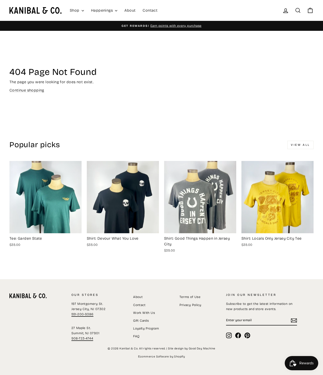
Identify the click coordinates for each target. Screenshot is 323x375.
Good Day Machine (202, 348)
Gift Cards (141, 321)
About (129, 10)
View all (300, 144)
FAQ (136, 336)
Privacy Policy (190, 305)
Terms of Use (190, 297)
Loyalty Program (146, 328)
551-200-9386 (82, 314)
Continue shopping (26, 90)
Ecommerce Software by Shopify (161, 356)
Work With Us (144, 313)
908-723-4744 (82, 338)
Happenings (102, 10)
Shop (75, 10)
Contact (150, 10)
